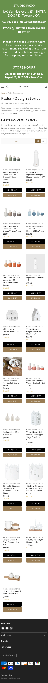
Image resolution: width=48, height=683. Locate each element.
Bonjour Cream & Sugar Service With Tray (11, 542)
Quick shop (12, 195)
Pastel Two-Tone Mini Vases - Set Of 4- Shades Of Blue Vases (35, 228)
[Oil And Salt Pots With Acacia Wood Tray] (12, 577)
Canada (7, 655)
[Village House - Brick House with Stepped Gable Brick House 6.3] (35, 417)
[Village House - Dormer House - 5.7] (12, 314)
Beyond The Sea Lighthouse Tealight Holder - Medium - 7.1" (35, 174)
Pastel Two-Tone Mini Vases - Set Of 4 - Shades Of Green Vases (12, 176)
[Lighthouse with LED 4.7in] (35, 263)
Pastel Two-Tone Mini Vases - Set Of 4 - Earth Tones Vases (12, 280)
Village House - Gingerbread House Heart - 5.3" (34, 331)
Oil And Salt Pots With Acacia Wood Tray (12, 592)
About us (4, 675)
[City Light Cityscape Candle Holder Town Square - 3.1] (35, 471)
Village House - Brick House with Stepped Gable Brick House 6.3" (34, 435)
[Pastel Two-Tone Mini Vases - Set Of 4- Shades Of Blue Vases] (35, 211)
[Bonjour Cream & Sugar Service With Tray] (12, 525)
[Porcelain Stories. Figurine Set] (12, 366)
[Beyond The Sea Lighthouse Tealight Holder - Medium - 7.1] (35, 158)
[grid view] (38, 141)
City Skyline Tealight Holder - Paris (34, 541)
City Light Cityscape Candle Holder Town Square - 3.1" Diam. (34, 488)
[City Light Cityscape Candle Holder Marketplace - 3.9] (12, 471)
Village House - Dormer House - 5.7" (11, 330)
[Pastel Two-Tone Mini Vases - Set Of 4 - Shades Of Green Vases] (12, 158)
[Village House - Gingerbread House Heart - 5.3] (35, 314)
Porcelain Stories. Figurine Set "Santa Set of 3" (11, 383)
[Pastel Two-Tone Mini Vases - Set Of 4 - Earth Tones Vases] (12, 263)
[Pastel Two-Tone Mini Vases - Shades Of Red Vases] (35, 366)
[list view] (43, 141)
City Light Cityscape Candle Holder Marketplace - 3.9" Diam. (11, 489)
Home (3, 93)
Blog (10, 675)
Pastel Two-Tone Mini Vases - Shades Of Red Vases (35, 383)
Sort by (15, 141)
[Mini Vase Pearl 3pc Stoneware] (12, 417)
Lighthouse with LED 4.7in (35, 279)
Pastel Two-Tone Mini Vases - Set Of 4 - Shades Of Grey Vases (12, 228)
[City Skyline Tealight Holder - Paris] (35, 525)
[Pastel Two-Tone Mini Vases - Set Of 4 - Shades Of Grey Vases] (12, 211)
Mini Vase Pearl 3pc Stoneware (11, 433)
